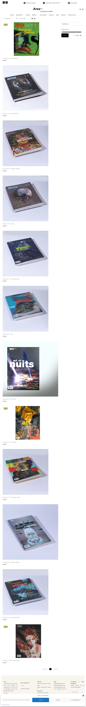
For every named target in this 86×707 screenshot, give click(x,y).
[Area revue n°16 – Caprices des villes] (30, 592)
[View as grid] (32, 18)
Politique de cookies (5, 704)
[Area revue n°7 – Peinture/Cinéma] (30, 39)
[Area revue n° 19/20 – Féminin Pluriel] (30, 641)
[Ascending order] (16, 18)
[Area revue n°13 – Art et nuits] (30, 369)
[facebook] (4, 2)
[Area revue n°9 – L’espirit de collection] (30, 143)
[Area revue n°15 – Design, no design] (30, 532)
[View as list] (35, 18)
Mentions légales (25, 688)
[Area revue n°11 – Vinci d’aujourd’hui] (30, 253)
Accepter (41, 699)
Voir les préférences (75, 699)
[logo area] (43, 7)
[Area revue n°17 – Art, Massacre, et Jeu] (30, 472)
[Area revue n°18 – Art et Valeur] (30, 423)
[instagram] (7, 2)
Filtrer (65, 35)
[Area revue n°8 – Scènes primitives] (30, 88)
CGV (23, 685)
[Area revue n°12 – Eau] (30, 309)
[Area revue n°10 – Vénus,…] (30, 198)
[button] (83, 695)
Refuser (58, 699)
